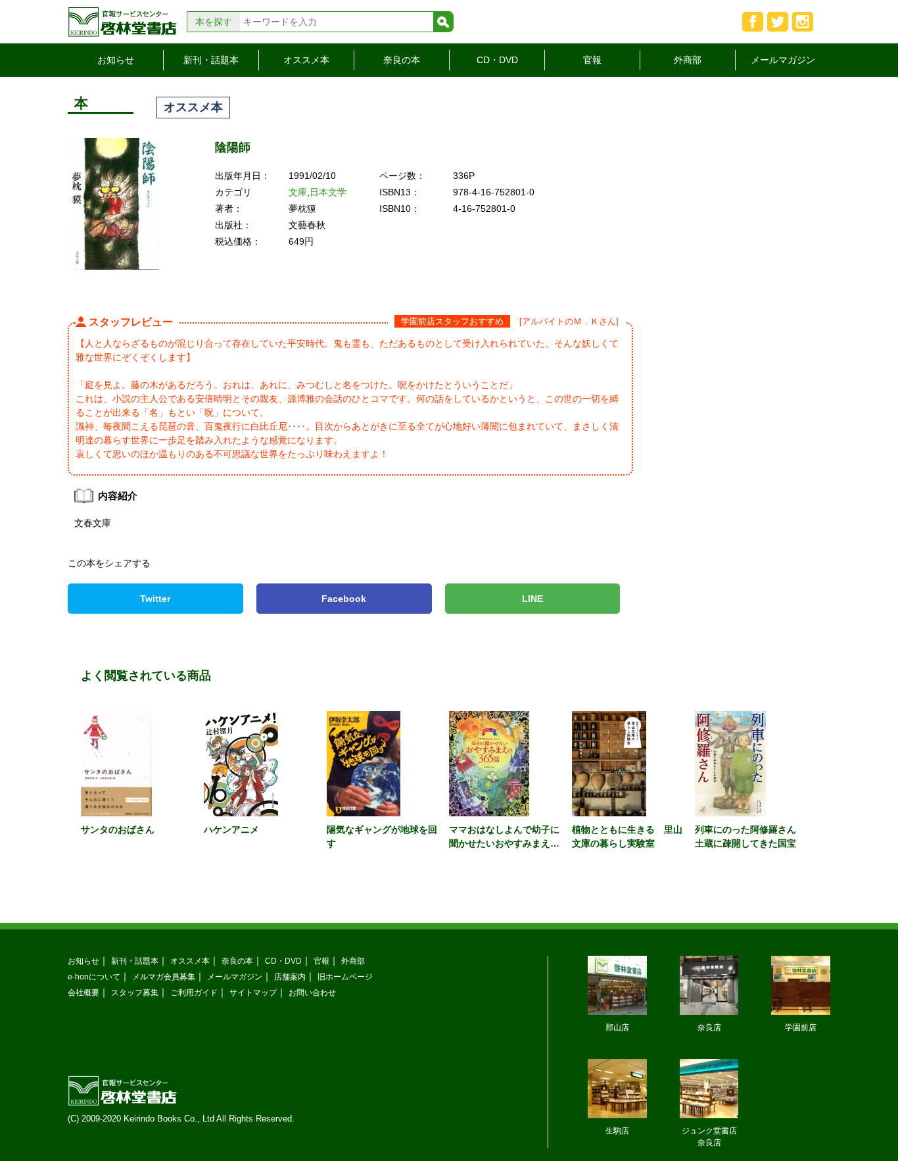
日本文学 (328, 192)
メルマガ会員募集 (163, 976)
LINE (532, 598)
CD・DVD (497, 60)
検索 (443, 22)
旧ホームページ (345, 976)
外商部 (687, 60)
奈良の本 (401, 60)
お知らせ (115, 60)
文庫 (298, 192)
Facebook (343, 598)
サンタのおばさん (117, 829)
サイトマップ (253, 992)
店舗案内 (290, 976)
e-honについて (94, 976)
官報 (592, 60)
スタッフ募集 (134, 992)
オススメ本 (306, 60)
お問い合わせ (312, 992)
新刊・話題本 (211, 60)
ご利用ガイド (194, 992)
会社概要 (83, 992)
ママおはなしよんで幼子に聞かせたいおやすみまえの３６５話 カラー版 (504, 843)
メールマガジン (783, 60)
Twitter (155, 598)
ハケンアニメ (231, 829)
